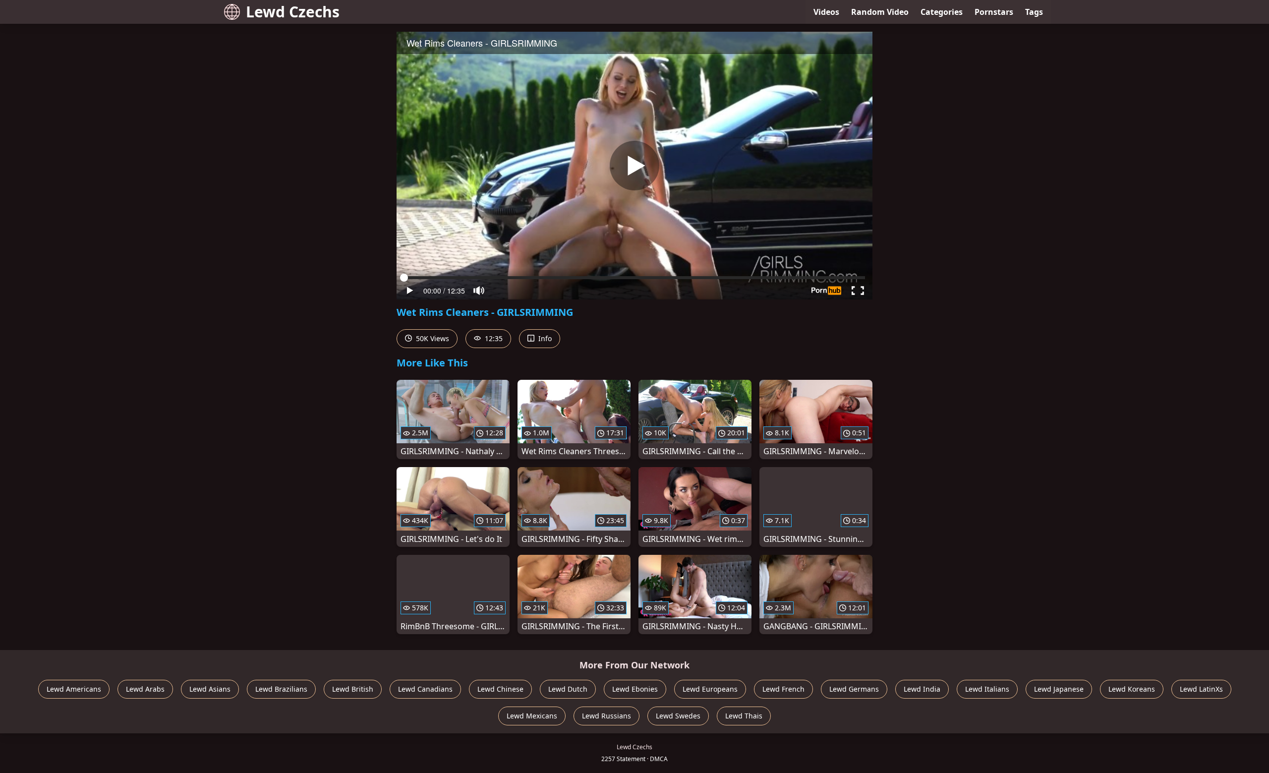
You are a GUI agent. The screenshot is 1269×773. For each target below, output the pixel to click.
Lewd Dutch (567, 689)
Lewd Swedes (678, 715)
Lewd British (352, 689)
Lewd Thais (743, 715)
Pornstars (994, 11)
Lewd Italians (987, 689)
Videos (826, 11)
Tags (1034, 11)
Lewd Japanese (1059, 689)
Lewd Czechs (293, 11)
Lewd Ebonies (635, 689)
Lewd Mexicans (532, 715)
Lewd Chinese (500, 689)
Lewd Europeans (710, 689)
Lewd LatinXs (1201, 689)
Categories (942, 11)
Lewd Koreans (1131, 689)
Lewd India (922, 689)
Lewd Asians (210, 689)
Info (544, 338)
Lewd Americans (74, 689)
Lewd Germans (854, 689)
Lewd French (783, 689)
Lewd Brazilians (281, 689)
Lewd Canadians (425, 689)
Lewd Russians (606, 715)
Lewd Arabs (145, 689)
